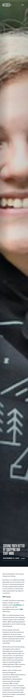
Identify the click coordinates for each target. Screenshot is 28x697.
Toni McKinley (17, 605)
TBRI (21, 609)
